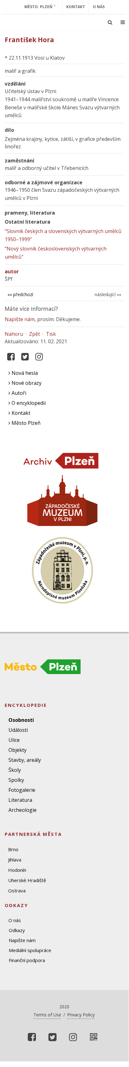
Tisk (51, 333)
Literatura (20, 800)
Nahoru (14, 333)
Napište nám (20, 319)
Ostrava (17, 890)
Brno (13, 849)
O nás (99, 6)
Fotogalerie (21, 790)
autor (12, 271)
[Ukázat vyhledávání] (110, 22)
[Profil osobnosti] (93, 1037)
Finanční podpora (27, 960)
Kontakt (75, 6)
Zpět (34, 333)
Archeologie (22, 809)
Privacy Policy (81, 1015)
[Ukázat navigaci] (123, 22)
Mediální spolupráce (30, 950)
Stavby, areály (24, 760)
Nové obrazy (26, 383)
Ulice (14, 740)
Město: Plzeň (38, 6)
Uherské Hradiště (27, 880)
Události (18, 730)
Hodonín (17, 870)
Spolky (16, 780)
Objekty (17, 750)
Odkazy (17, 930)
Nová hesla (24, 373)
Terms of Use (47, 1015)
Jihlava (14, 859)
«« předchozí (20, 294)
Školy (14, 770)
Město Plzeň (25, 422)
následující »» (108, 294)
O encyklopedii (28, 403)
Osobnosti (21, 720)
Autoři (18, 393)
